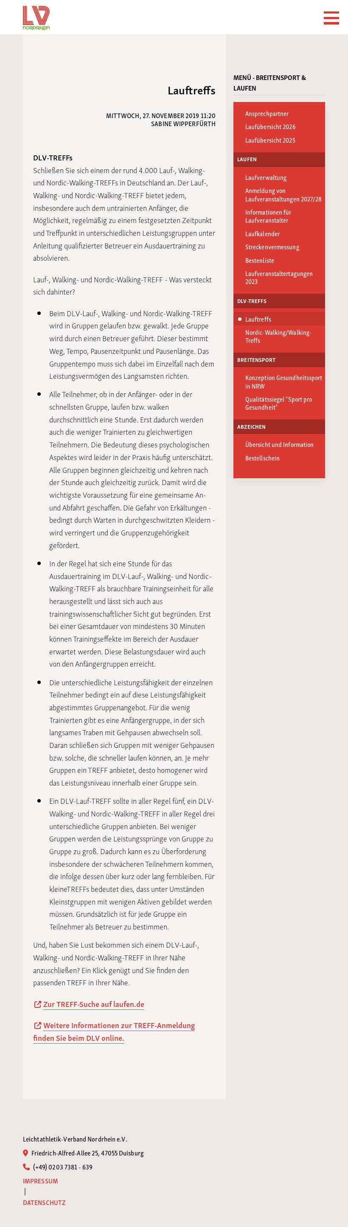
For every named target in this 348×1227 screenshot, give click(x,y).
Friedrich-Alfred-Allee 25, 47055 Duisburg (87, 1152)
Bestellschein (262, 457)
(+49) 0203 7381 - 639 (62, 1166)
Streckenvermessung (272, 246)
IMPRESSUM (40, 1180)
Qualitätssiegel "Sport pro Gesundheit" (278, 403)
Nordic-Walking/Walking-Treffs (278, 336)
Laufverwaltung (265, 177)
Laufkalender (262, 233)
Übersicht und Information (279, 444)
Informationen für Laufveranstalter (268, 216)
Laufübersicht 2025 (270, 140)
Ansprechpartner (267, 113)
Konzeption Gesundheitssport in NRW (284, 381)
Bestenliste (259, 260)
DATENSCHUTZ (44, 1202)
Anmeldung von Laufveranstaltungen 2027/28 (283, 194)
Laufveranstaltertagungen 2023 (279, 277)
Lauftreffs (258, 319)
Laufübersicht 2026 (270, 126)
